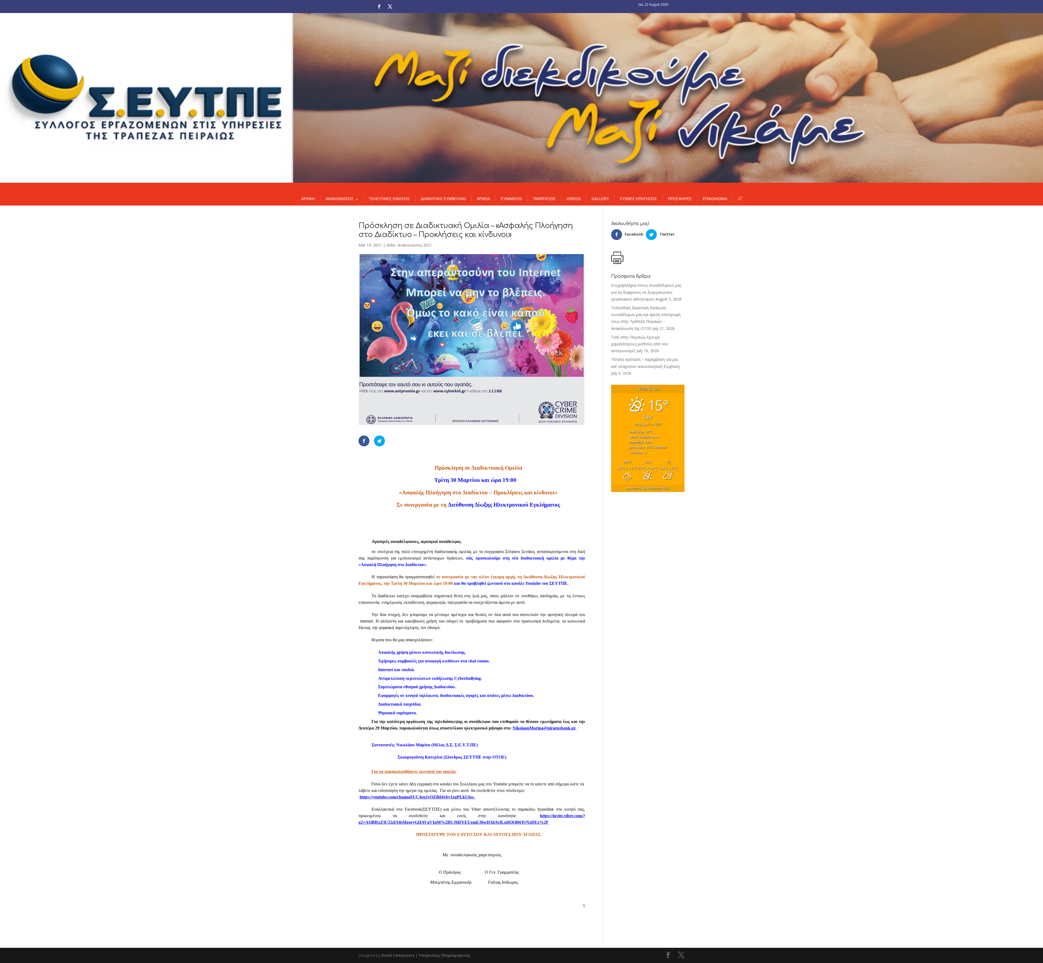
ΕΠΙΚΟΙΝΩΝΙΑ (715, 199)
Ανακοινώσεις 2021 (415, 245)
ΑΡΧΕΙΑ (483, 199)
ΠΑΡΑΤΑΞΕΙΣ (544, 199)
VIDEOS (574, 199)
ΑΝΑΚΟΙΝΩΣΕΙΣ (340, 199)
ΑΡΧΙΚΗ (308, 199)
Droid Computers (397, 955)
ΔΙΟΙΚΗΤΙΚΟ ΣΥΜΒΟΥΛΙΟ (443, 199)
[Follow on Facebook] (379, 6)
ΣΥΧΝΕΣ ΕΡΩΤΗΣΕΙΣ (638, 199)
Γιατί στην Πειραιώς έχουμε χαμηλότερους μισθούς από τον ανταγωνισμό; (639, 343)
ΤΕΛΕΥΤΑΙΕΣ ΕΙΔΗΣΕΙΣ (389, 199)
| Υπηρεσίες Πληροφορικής (443, 955)
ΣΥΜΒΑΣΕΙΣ (511, 199)
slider (390, 245)
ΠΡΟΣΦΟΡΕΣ (680, 199)
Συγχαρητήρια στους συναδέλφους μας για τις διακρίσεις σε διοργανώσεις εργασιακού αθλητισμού (646, 292)
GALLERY (600, 199)
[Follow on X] (390, 6)
